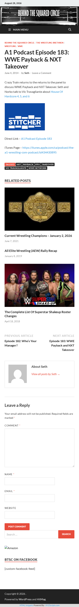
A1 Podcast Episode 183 (36, 138)
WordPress (25, 599)
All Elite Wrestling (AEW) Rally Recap (31, 251)
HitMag (41, 599)
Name (9, 474)
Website (10, 508)
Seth (26, 72)
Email (10, 491)
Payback (28, 164)
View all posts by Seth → (45, 374)
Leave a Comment (41, 72)
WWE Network (37, 168)
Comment (12, 425)
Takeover (48, 164)
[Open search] (70, 29)
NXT (19, 164)
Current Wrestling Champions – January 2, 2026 (38, 236)
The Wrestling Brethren (49, 42)
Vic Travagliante (16, 168)
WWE (20, 46)
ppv (37, 164)
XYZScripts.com (53, 605)
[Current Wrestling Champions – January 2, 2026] (39, 210)
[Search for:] (39, 534)
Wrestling (10, 46)
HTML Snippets (26, 605)
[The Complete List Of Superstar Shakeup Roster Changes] (39, 286)
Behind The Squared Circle (19, 42)
